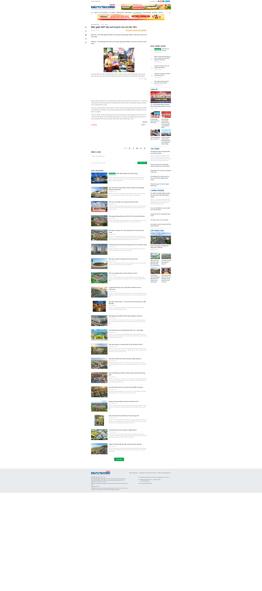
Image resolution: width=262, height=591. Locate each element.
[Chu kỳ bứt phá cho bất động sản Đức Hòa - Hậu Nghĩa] (99, 334)
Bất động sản (138, 12)
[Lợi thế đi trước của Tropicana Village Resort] (99, 434)
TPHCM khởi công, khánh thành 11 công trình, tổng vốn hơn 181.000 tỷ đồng (165, 123)
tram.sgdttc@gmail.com (166, 472)
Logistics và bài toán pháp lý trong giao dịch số (162, 74)
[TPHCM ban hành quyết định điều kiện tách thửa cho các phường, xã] (155, 270)
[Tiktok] (163, 1)
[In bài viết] (85, 42)
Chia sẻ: (125, 148)
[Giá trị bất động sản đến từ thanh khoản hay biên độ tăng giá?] (99, 377)
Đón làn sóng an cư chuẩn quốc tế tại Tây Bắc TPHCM (125, 344)
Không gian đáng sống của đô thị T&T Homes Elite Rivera (127, 216)
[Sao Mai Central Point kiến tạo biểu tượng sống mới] (99, 363)
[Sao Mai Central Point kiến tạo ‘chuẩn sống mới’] (99, 420)
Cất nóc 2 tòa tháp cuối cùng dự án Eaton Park (123, 202)
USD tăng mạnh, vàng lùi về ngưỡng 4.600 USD (161, 171)
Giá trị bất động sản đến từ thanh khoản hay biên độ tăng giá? (127, 374)
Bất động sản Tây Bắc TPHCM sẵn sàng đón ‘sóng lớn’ (125, 316)
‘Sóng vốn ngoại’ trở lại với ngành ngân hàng (161, 66)
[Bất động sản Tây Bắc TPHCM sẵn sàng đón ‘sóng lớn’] (99, 320)
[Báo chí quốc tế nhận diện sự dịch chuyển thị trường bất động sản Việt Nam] (99, 192)
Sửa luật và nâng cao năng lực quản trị (166, 262)
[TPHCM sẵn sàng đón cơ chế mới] (155, 132)
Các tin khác (97, 171)
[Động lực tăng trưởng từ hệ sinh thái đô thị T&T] (99, 406)
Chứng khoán (120, 12)
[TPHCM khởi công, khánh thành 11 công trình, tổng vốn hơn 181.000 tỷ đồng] (166, 114)
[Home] (92, 13)
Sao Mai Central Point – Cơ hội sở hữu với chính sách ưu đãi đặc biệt (127, 302)
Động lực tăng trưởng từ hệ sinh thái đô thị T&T (124, 401)
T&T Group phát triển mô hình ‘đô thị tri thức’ (123, 273)
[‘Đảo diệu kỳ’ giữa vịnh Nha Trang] (99, 178)
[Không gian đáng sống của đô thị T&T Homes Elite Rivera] (99, 220)
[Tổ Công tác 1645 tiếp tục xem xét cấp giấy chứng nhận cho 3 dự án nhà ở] (166, 270)
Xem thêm (119, 459)
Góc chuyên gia (104, 12)
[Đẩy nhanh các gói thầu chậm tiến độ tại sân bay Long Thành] (155, 256)
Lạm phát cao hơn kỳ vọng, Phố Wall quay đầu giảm (161, 225)
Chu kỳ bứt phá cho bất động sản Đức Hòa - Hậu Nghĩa (126, 330)
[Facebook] (159, 1)
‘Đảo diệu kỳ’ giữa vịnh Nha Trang (123, 173)
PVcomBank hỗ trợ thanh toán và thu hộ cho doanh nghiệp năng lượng (160, 178)
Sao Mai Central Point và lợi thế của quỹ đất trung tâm (126, 387)
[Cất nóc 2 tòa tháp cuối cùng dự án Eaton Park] (99, 206)
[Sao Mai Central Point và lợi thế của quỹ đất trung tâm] (99, 391)
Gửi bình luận (142, 162)
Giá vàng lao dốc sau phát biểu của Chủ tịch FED (161, 82)
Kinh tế (96, 12)
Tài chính (112, 12)
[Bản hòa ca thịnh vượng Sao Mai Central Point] (99, 263)
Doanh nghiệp (147, 12)
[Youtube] (161, 1)
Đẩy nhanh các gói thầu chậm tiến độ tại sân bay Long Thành (155, 263)
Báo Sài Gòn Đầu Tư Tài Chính (103, 7)
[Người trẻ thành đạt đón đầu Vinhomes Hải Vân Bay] (99, 448)
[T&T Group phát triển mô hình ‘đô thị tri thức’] (99, 277)
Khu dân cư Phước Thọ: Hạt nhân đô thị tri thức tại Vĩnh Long (126, 231)
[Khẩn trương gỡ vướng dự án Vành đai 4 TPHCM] (161, 238)
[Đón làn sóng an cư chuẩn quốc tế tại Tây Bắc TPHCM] (99, 349)
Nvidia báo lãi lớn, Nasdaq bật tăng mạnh (160, 214)
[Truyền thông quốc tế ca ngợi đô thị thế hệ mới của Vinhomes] (99, 292)
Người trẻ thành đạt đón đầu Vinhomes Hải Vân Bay (125, 444)
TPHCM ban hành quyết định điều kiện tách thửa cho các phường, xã (155, 279)
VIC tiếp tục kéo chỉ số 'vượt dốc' (160, 220)
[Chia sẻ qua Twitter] (85, 34)
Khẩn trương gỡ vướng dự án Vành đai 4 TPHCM (160, 246)
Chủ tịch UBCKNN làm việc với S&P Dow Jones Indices (160, 208)
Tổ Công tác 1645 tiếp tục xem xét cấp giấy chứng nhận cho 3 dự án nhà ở (166, 279)
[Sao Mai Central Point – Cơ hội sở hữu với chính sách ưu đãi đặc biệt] (99, 306)
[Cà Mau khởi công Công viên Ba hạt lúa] (155, 114)
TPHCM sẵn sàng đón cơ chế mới (155, 138)
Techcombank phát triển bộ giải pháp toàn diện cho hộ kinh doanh (160, 165)
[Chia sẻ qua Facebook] (85, 31)
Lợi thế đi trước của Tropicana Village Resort (123, 430)
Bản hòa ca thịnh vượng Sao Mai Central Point (123, 259)
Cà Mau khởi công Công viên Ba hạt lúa (155, 121)
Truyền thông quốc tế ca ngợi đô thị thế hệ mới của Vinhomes (125, 288)
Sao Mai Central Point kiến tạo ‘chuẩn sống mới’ (124, 416)
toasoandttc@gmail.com (146, 483)
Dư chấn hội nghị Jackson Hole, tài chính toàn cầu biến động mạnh (160, 195)
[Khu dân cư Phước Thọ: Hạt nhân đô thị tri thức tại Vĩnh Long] (99, 235)
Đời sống (154, 12)
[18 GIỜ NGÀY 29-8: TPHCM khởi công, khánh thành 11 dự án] (161, 97)
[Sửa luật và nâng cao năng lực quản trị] (166, 256)
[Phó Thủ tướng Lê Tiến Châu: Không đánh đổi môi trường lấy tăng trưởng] (166, 132)
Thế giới (160, 12)
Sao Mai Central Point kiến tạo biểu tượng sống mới (125, 358)
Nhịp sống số (128, 12)
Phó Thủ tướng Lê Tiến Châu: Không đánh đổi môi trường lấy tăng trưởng (165, 141)
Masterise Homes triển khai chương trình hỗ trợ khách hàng (128, 244)
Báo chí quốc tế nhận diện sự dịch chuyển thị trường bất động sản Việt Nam (126, 188)
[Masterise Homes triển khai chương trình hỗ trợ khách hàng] (99, 249)
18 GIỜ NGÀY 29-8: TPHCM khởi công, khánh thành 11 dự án (161, 105)
